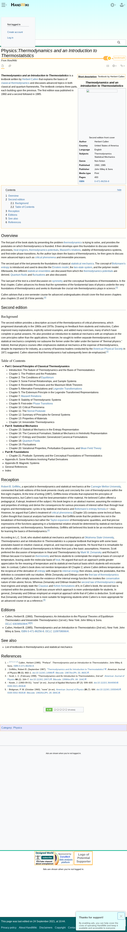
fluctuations (39, 274)
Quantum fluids (19, 274)
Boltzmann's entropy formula (90, 509)
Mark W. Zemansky (91, 552)
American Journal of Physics (70, 689)
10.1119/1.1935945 (109, 689)
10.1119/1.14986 (44, 672)
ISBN (81, 181)
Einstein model (60, 267)
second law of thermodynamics (98, 582)
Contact (72, 927)
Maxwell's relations (70, 250)
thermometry (42, 556)
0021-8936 (18, 686)
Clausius (43, 586)
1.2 (16, 662)
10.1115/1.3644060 (106, 682)
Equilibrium (47, 377)
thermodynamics (73, 242)
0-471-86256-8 (36, 631)
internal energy (70, 571)
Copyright (60, 927)
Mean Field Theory (91, 448)
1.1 (13, 662)
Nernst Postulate (36, 411)
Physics (17, 727)
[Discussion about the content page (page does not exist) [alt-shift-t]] (10, 66)
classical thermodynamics (15, 83)
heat (57, 559)
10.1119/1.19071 (41, 679)
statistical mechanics (82, 263)
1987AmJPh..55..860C (76, 672)
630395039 (19, 624)
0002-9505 (18, 692)
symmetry (57, 281)
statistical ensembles (39, 271)
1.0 (10, 662)
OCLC (8, 624)
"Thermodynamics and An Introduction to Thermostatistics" (75, 669)
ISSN (9, 686)
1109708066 (60, 631)
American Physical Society (108, 348)
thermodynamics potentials (44, 250)
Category (6, 727)
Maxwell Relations (31, 396)
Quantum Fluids (31, 440)
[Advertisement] (63, 803)
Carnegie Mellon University (106, 486)
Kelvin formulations (64, 586)
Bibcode (60, 672)
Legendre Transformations (67, 388)
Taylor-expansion (59, 520)
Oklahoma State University (99, 537)
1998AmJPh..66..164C (73, 679)
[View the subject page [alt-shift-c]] (2, 66)
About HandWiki (28, 927)
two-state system (83, 267)
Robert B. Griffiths (10, 486)
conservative (113, 578)
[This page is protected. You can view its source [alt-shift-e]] (108, 66)
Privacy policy (8, 927)
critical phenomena (45, 257)
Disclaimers (45, 927)
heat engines (21, 250)
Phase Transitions (43, 403)
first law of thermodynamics (104, 574)
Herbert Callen (30, 79)
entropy (41, 571)
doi (33, 672)
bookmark (119, 57)
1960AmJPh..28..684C (47, 692)
